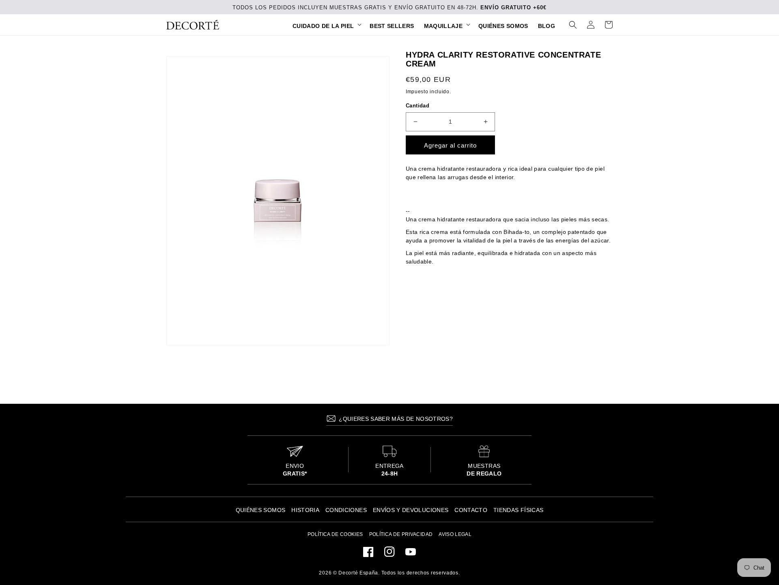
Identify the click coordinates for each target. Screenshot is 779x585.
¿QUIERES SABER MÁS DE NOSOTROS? (395, 419)
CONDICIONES (346, 510)
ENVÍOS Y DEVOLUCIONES (410, 510)
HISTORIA (305, 510)
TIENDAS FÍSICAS (518, 510)
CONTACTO (470, 510)
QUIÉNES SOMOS (261, 510)
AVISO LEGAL (455, 534)
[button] (326, 25)
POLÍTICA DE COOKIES (335, 534)
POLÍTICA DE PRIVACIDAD (401, 534)
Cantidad (417, 106)
